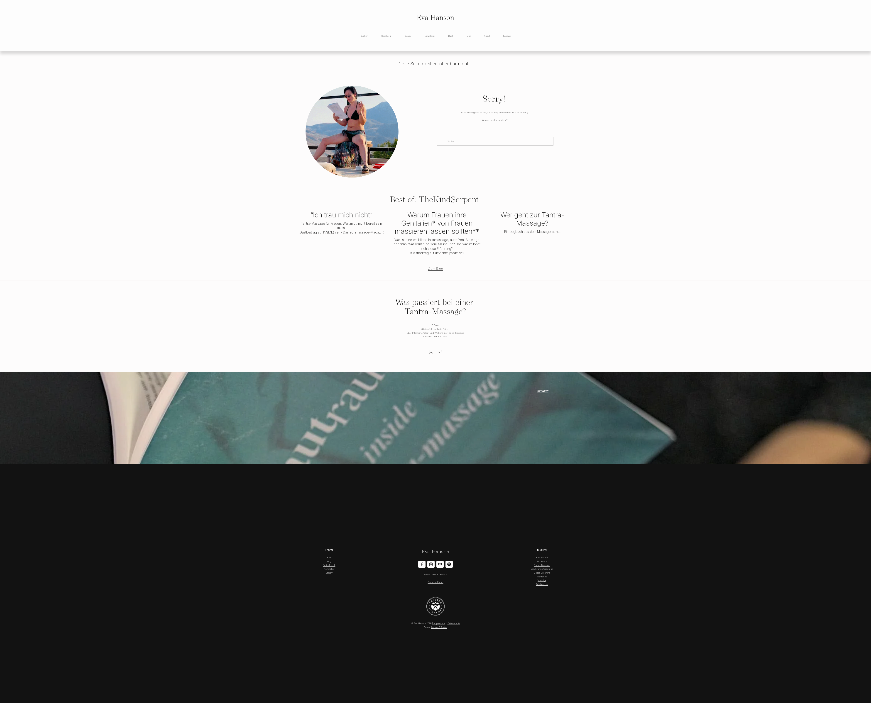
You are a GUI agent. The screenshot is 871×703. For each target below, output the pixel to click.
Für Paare (542, 561)
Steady (407, 36)
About (487, 36)
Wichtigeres (473, 112)
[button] (569, 205)
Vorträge (542, 580)
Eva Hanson (435, 17)
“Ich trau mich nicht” (341, 215)
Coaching (548, 569)
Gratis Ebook (329, 565)
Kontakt (507, 36)
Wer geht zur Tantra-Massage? (532, 219)
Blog (329, 561)
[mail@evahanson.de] (440, 564)
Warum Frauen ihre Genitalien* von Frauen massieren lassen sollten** (437, 223)
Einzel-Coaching (541, 573)
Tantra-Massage (542, 565)
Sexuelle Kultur (435, 582)
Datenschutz (454, 623)
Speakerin (386, 36)
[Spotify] (449, 564)
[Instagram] (431, 564)
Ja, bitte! (435, 352)
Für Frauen (542, 557)
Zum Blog (435, 268)
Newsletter (429, 36)
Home (427, 574)
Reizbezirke (542, 584)
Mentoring (542, 576)
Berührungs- (537, 569)
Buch (450, 36)
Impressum (439, 623)
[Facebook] (422, 564)
